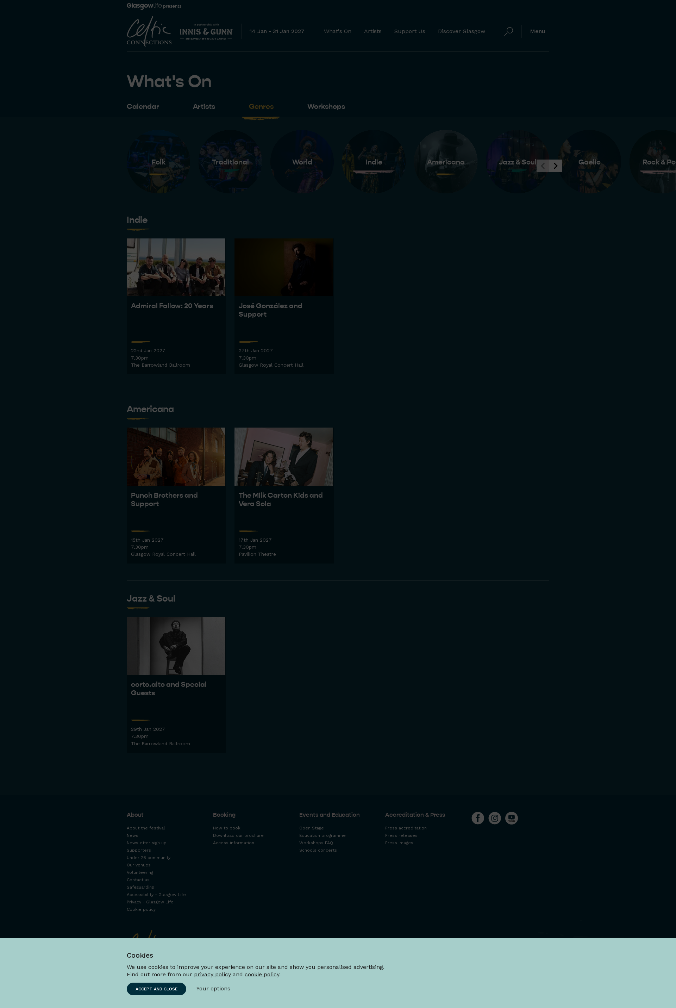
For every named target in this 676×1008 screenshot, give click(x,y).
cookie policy (262, 974)
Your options (213, 988)
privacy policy (212, 974)
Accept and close (156, 989)
